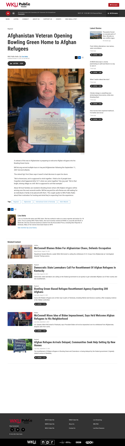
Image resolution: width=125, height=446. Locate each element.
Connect (25, 19)
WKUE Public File (73, 420)
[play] (8, 13)
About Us (36, 19)
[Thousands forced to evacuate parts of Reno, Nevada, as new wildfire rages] (96, 35)
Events (58, 19)
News (8, 19)
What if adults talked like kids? (100, 79)
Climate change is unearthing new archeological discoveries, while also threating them (102, 95)
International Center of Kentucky (45, 202)
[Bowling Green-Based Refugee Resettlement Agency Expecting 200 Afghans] (20, 292)
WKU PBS (96, 424)
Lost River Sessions (98, 428)
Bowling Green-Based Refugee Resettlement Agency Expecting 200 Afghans (71, 290)
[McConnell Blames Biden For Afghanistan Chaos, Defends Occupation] (20, 252)
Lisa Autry (25, 56)
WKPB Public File (49, 424)
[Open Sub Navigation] (11, 19)
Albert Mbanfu (64, 202)
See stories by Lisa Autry (27, 227)
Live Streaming (97, 420)
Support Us (47, 19)
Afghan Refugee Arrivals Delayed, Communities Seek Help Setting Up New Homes (74, 344)
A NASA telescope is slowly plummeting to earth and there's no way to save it (102, 64)
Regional (10, 29)
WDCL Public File (49, 428)
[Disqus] (62, 388)
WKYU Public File (49, 420)
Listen (16, 19)
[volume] (13, 13)
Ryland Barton (37, 251)
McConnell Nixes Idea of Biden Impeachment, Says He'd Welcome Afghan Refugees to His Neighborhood (74, 317)
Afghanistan (27, 202)
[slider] (16, 13)
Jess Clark (36, 274)
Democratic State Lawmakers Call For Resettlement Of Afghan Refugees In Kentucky (75, 269)
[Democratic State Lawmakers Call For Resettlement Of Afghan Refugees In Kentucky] (20, 271)
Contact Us (72, 428)
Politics (36, 245)
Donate (114, 5)
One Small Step (71, 19)
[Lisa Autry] (12, 219)
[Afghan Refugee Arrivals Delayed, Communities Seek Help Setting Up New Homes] (20, 346)
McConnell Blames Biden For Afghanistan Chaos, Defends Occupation (72, 248)
